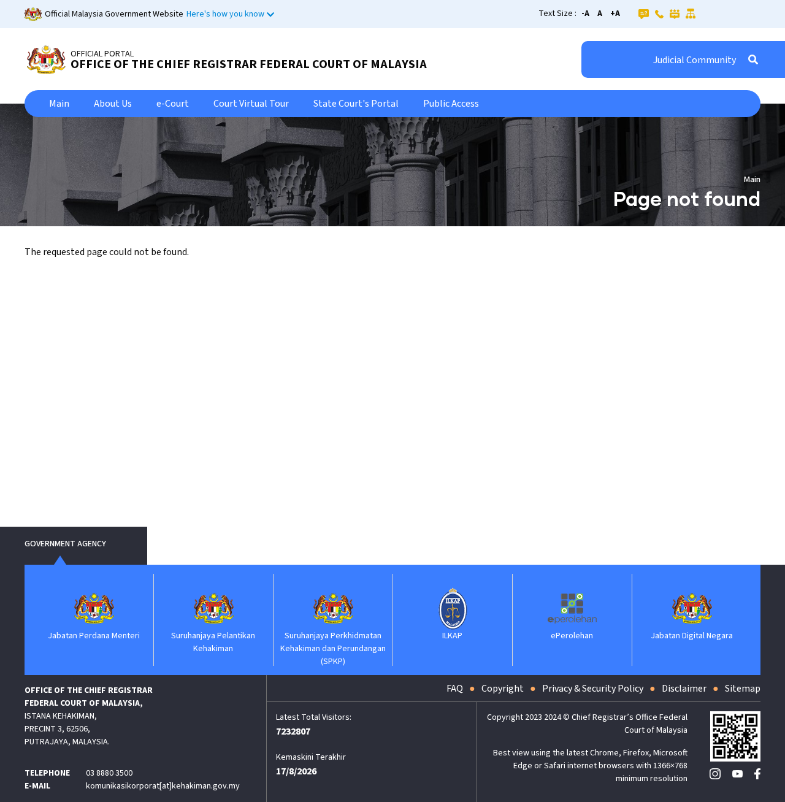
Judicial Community (694, 60)
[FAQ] (643, 13)
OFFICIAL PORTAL (102, 54)
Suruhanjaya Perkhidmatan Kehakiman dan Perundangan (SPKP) (333, 649)
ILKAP (452, 636)
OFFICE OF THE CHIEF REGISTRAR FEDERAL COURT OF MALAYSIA (249, 64)
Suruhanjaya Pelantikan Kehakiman (213, 642)
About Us (113, 103)
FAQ (454, 688)
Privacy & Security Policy (592, 688)
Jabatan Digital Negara (692, 636)
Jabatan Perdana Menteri (94, 636)
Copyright (502, 688)
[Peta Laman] (691, 13)
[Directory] (659, 13)
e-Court (172, 103)
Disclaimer (684, 688)
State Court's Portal (356, 103)
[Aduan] (675, 13)
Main (59, 103)
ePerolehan (572, 636)
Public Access (451, 103)
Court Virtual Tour (251, 103)
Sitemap (742, 688)
